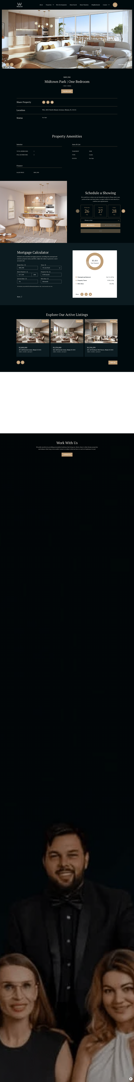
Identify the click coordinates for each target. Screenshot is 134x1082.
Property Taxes (82, 280)
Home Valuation (84, 5)
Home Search (73, 5)
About (41, 5)
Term (42, 265)
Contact (105, 5)
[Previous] (77, 211)
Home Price (20, 265)
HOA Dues (44, 279)
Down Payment (21, 272)
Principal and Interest (84, 277)
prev (7, 64)
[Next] (123, 211)
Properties (48, 5)
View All (113, 362)
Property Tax (44, 272)
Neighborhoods (96, 5)
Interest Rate (21, 279)
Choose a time (88, 220)
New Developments (61, 5)
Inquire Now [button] (67, 91)
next (11, 64)
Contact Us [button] (67, 454)
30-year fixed (46, 268)
